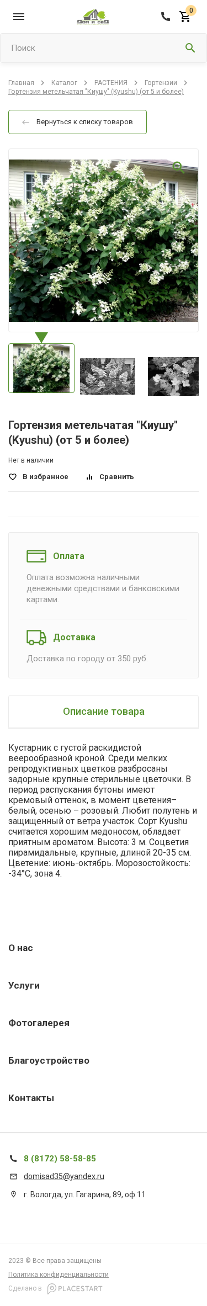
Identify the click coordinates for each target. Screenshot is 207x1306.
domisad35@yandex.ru (64, 1176)
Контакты (31, 1097)
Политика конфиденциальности (58, 1274)
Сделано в (26, 1288)
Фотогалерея (39, 1022)
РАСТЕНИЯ (111, 83)
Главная (21, 83)
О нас (20, 947)
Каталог (64, 83)
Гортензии (161, 83)
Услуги (24, 985)
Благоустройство (48, 1060)
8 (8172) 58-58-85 (60, 1159)
